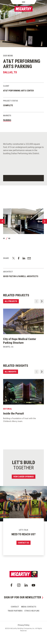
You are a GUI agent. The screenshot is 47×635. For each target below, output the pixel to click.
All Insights (10, 372)
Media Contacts (28, 607)
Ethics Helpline (32, 611)
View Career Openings (23, 476)
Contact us (23, 543)
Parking (7, 120)
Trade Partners (15, 611)
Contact (15, 607)
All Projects (11, 301)
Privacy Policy (23, 625)
